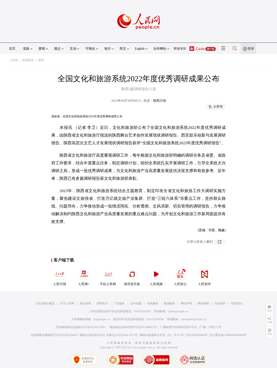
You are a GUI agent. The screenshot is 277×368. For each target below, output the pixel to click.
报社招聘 (85, 303)
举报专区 (179, 48)
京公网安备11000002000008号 (228, 335)
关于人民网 (67, 303)
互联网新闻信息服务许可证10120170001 (81, 327)
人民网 (13, 60)
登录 (251, 48)
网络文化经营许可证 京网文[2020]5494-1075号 (108, 335)
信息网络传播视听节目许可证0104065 (54, 335)
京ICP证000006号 (196, 335)
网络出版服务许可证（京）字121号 (162, 335)
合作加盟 (136, 303)
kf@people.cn (102, 319)
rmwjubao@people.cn (193, 319)
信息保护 (220, 303)
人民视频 (156, 284)
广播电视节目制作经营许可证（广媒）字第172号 (190, 327)
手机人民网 (108, 284)
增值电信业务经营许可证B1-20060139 (133, 327)
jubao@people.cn (178, 311)
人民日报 (59, 284)
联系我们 (237, 303)
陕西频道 (28, 60)
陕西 (41, 60)
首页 (12, 48)
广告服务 (119, 303)
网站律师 (203, 303)
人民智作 (204, 284)
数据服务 (169, 303)
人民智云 (180, 284)
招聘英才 (102, 303)
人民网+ (84, 284)
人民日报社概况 (45, 303)
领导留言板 (132, 284)
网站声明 (186, 303)
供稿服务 (152, 303)
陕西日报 (159, 100)
